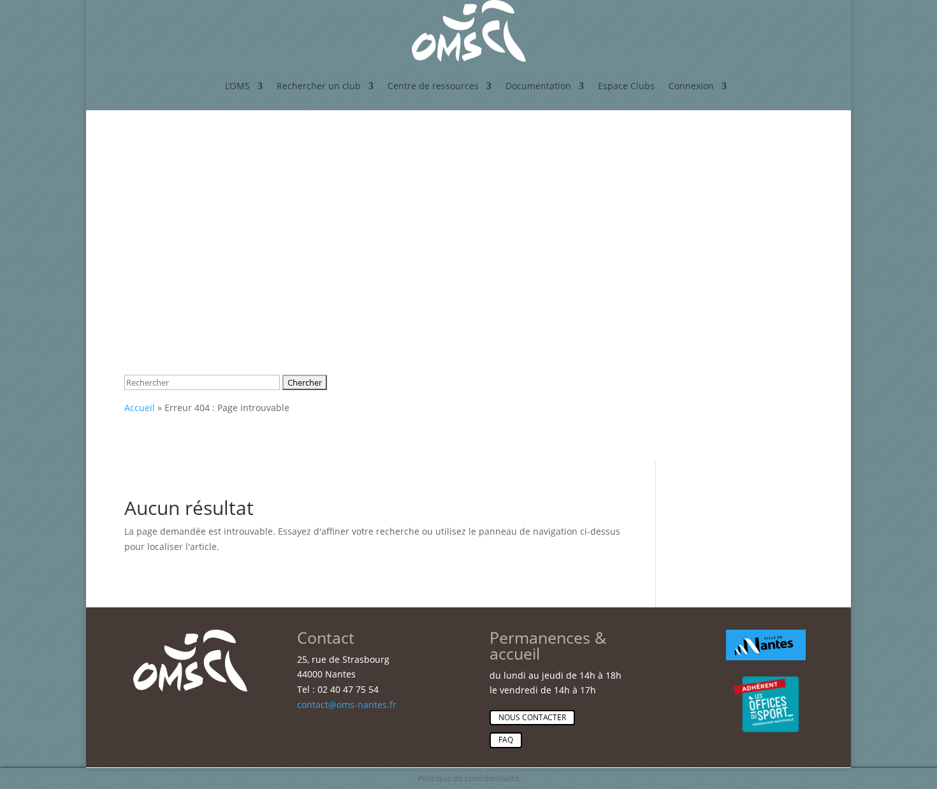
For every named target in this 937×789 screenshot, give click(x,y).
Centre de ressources (433, 86)
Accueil (139, 408)
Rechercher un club (319, 86)
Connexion (691, 86)
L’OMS (237, 86)
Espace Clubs (626, 86)
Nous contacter (532, 717)
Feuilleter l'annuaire (196, 171)
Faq (505, 739)
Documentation (538, 86)
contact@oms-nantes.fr (346, 705)
